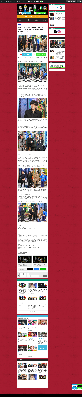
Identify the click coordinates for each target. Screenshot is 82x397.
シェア (37, 269)
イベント (31, 1)
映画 (19, 1)
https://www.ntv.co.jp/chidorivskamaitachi (24, 249)
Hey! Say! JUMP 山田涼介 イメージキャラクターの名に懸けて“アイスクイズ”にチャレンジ (32, 381)
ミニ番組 (28, 1)
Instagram (59, 31)
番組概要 (36, 20)
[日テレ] (2, 1)
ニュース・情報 (9, 1)
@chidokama (25, 252)
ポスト (31, 269)
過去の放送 (28, 20)
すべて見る (32, 311)
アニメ (25, 1)
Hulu (39, 54)
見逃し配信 (44, 20)
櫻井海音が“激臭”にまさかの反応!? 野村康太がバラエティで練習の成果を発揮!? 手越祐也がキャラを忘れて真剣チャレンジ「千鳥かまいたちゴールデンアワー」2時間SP (32, 370)
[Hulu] (40, 13)
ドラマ (6, 1)
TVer (25, 54)
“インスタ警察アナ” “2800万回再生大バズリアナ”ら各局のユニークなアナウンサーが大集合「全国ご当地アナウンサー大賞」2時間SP (42, 370)
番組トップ (20, 20)
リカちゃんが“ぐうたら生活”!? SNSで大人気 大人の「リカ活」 (42, 381)
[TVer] (37, 1)
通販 (34, 1)
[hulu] (41, 1)
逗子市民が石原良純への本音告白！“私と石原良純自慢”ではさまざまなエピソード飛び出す (22, 370)
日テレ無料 (61, 7)
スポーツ (22, 1)
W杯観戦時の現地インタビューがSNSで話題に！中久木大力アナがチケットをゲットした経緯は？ (22, 381)
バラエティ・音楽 (15, 1)
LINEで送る (43, 269)
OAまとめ (19, 24)
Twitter (55, 31)
